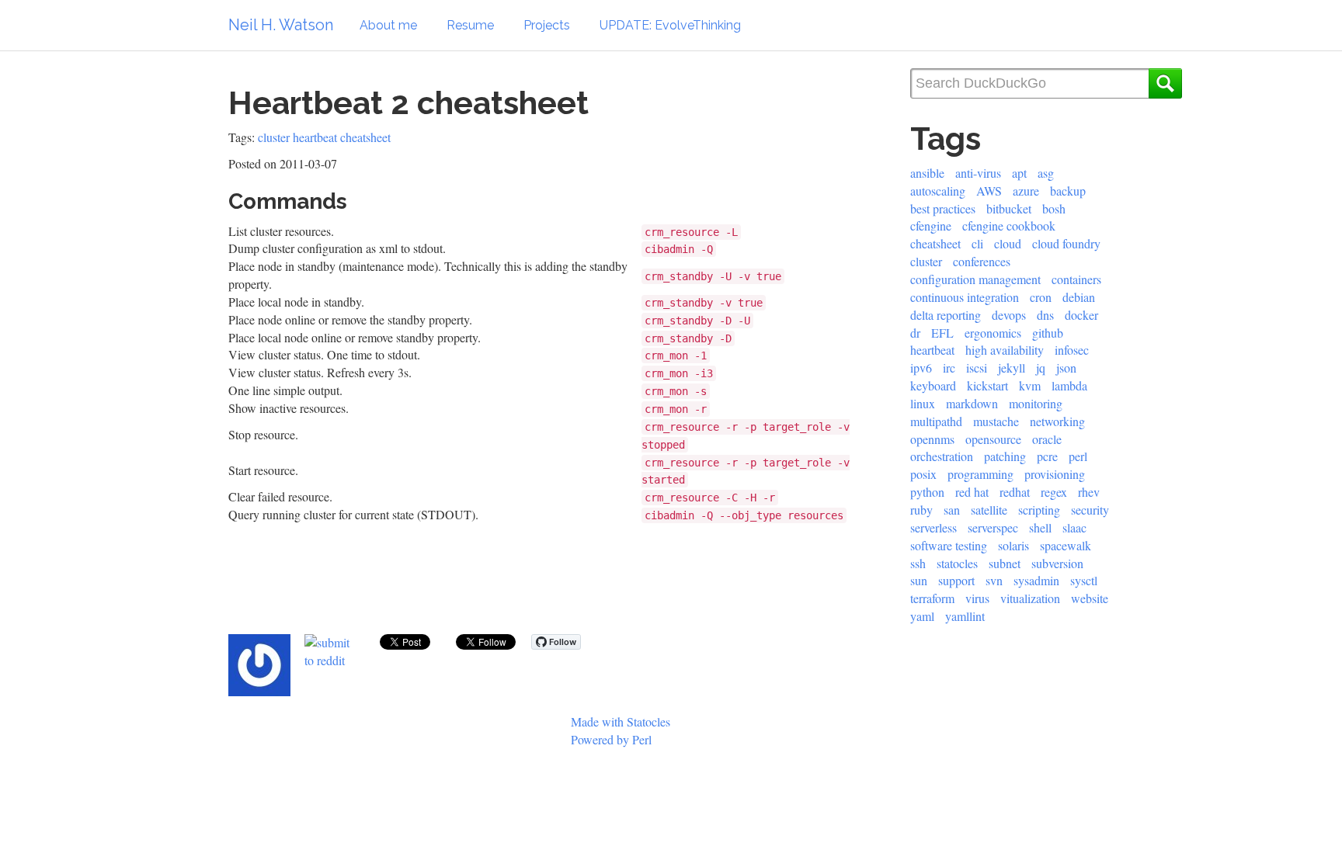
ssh (918, 563)
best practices (942, 208)
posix (923, 474)
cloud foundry (1066, 243)
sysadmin (1036, 580)
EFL (942, 332)
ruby (921, 509)
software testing (948, 545)
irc (949, 367)
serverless (933, 527)
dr (915, 332)
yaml (922, 616)
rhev (1089, 492)
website (1089, 598)
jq (1040, 367)
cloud (1007, 243)
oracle (1047, 439)
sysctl (1083, 580)
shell (1040, 527)
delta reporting (945, 315)
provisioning (1054, 474)
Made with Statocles (620, 721)
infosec (1072, 350)
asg (1046, 173)
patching (1005, 456)
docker (1081, 315)
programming (980, 474)
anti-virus (978, 173)
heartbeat (315, 137)
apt (1019, 173)
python (927, 492)
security (1090, 509)
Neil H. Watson (280, 25)
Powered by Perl (611, 739)
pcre (1047, 456)
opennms (932, 439)
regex (1054, 492)
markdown (972, 403)
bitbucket (1008, 208)
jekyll (1011, 367)
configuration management (975, 279)
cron (1041, 297)
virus (977, 598)
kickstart (987, 385)
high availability (1004, 350)
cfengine (930, 225)
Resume (470, 25)
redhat (1015, 492)
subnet (1004, 563)
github (1047, 332)
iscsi (976, 367)
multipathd (936, 421)
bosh (1054, 208)
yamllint (965, 616)
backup (1068, 190)
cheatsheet (365, 137)
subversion (1057, 563)
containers (1076, 279)
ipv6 (921, 367)
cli (977, 243)
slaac (1074, 527)
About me (388, 25)
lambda (1069, 385)
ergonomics (993, 332)
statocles (957, 563)
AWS (989, 190)
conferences (981, 261)
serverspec (993, 527)
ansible (927, 173)
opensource (993, 439)
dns (1045, 315)
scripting (1039, 509)
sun (918, 580)
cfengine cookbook (1008, 225)
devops (1009, 315)
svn (994, 580)
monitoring (1035, 403)
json (1066, 367)
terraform (932, 598)
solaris (1013, 545)
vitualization (1030, 598)
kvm (1030, 385)
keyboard (933, 385)
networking (1057, 421)
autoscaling (937, 190)
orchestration (941, 456)
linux (922, 403)
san (952, 509)
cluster (274, 137)
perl (1078, 456)
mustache (996, 421)
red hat (972, 492)
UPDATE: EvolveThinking (670, 25)
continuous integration (964, 297)
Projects (546, 25)
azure (1026, 190)
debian (1078, 297)
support (956, 580)
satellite (989, 509)
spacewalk (1065, 545)
